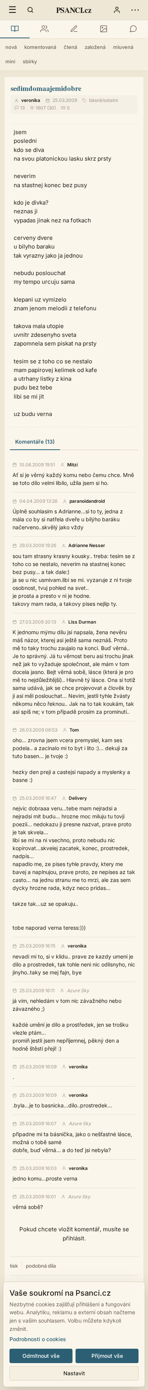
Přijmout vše (107, 1355)
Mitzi (72, 465)
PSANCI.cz (73, 10)
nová (11, 47)
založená (95, 47)
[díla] (15, 29)
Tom (74, 730)
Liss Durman (82, 622)
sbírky (30, 61)
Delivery (78, 798)
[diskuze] (133, 29)
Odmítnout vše (41, 1355)
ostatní (111, 100)
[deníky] (74, 29)
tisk (14, 1266)
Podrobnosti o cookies (37, 1339)
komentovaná (40, 47)
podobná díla (41, 1266)
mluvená (123, 47)
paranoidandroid (87, 501)
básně (95, 100)
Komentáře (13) (35, 441)
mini (10, 61)
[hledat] (30, 10)
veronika (30, 100)
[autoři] (44, 29)
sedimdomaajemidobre (46, 88)
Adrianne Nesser (86, 545)
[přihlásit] (117, 10)
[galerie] (103, 29)
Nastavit (74, 1373)
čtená (70, 47)
